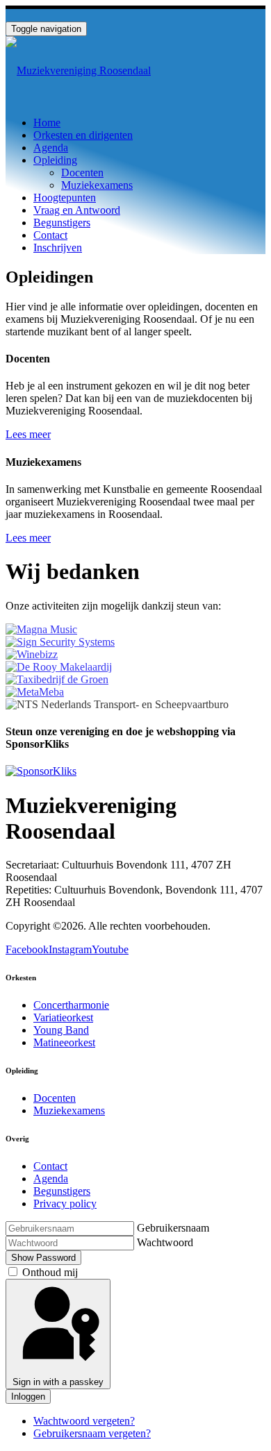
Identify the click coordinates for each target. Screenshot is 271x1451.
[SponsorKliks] (41, 771)
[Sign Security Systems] (60, 642)
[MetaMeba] (35, 692)
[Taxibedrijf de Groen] (57, 679)
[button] (55, 160)
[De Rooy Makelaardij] (59, 667)
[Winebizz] (32, 654)
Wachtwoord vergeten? (84, 1421)
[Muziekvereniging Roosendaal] (78, 70)
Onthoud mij (50, 1272)
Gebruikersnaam (173, 1228)
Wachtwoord (165, 1242)
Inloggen (28, 1396)
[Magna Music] (41, 629)
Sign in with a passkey (58, 1382)
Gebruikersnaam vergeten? (92, 1433)
